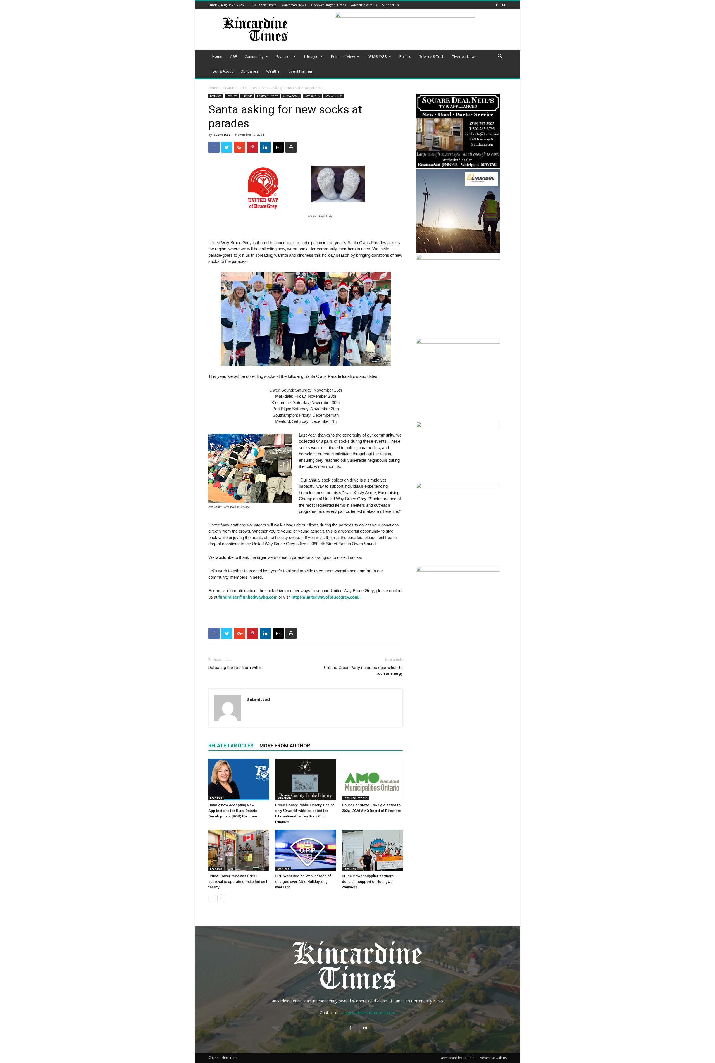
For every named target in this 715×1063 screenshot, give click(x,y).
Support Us (390, 5)
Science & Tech (431, 56)
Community (254, 56)
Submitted (222, 134)
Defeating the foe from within (235, 667)
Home (217, 56)
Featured (284, 56)
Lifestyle (311, 56)
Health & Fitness (267, 96)
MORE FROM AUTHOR (284, 746)
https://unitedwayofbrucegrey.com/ (325, 597)
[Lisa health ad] (458, 342)
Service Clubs (333, 96)
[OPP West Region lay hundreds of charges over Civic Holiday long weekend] (305, 850)
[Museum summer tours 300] (458, 486)
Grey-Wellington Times (328, 5)
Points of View (343, 56)
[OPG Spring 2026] (458, 570)
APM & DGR (377, 56)
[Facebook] (497, 5)
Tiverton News (464, 56)
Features (250, 87)
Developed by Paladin (457, 1057)
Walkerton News (294, 5)
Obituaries (249, 71)
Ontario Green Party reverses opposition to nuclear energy (363, 670)
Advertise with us (364, 5)
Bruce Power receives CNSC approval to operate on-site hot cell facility (237, 881)
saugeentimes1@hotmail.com (368, 1012)
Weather (273, 71)
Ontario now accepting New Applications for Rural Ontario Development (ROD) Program (232, 810)
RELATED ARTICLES (231, 746)
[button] (500, 56)
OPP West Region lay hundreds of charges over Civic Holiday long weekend (303, 881)
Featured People (355, 798)
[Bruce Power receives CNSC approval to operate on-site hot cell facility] (238, 850)
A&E (233, 56)
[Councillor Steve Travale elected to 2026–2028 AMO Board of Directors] (372, 779)
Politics (405, 56)
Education (284, 798)
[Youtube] (503, 5)
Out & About (222, 71)
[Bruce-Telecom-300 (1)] (458, 258)
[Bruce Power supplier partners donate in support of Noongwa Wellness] (372, 850)
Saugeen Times (264, 5)
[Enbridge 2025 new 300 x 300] (458, 251)
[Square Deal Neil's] (458, 166)
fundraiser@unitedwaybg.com (247, 597)
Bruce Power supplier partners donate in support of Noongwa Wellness (368, 881)
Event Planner (301, 71)
